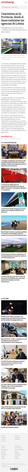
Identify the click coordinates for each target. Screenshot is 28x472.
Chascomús (17, 445)
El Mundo (17, 458)
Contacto (17, 439)
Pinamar (3, 453)
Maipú (16, 451)
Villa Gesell (3, 454)
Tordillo (3, 447)
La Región (17, 453)
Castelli (3, 456)
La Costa (3, 451)
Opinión (17, 435)
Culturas (3, 439)
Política (15, 7)
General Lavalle (18, 447)
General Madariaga (19, 449)
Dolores (3, 445)
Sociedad (3, 437)
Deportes (3, 441)
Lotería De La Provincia (15, 138)
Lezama (3, 458)
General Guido (4, 449)
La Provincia (4, 138)
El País (16, 456)
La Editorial (17, 437)
